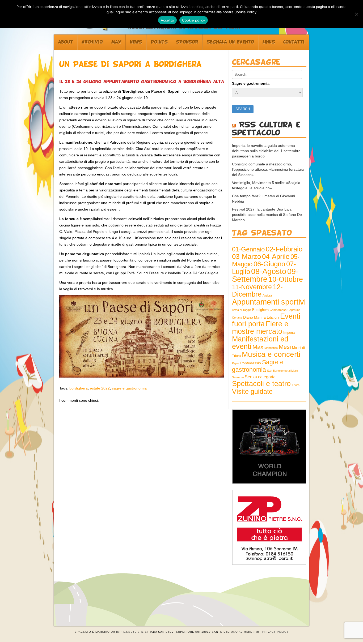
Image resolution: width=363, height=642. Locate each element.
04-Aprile (275, 256)
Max (116, 42)
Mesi (285, 347)
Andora (267, 295)
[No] (356, 14)
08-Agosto (268, 271)
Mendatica (271, 347)
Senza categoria (260, 377)
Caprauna (294, 309)
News (136, 42)
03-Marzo (246, 256)
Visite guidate (252, 391)
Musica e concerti (271, 354)
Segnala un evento (230, 42)
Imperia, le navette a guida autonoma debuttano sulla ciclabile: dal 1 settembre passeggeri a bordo (266, 150)
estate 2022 (100, 388)
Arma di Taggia (241, 309)
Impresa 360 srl (130, 631)
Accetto (167, 20)
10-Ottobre (285, 279)
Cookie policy (193, 20)
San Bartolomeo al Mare (282, 370)
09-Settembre (265, 275)
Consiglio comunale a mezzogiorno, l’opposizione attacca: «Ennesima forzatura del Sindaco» (268, 169)
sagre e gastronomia (129, 388)
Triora (295, 385)
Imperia (289, 333)
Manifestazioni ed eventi (260, 342)
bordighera (78, 388)
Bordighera (260, 310)
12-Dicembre (257, 290)
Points (159, 42)
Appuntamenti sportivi (269, 301)
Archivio (92, 42)
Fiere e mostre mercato (260, 327)
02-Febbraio (284, 249)
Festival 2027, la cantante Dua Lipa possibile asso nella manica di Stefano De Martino (267, 214)
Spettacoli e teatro (261, 384)
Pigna (235, 363)
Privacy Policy (275, 631)
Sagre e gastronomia (250, 83)
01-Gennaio (248, 249)
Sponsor (187, 42)
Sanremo (238, 377)
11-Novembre (252, 286)
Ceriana (237, 317)
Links (269, 42)
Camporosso (278, 309)
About (65, 42)
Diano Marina (254, 317)
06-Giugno (269, 264)
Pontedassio (250, 363)
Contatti (294, 42)
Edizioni (273, 317)
